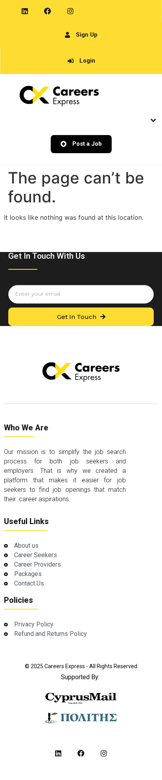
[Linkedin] (25, 11)
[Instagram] (70, 11)
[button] (153, 120)
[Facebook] (47, 11)
